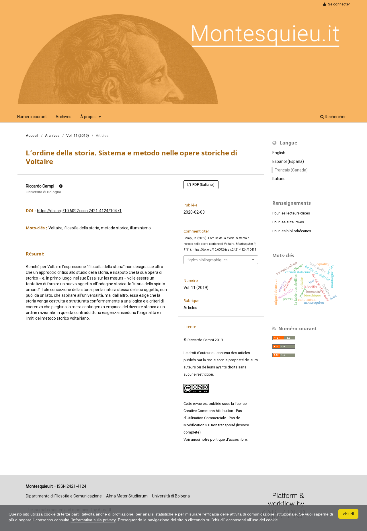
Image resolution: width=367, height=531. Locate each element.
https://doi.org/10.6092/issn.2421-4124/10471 (79, 210)
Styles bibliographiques (207, 259)
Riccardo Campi (40, 186)
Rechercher (335, 116)
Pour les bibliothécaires (291, 231)
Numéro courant (32, 116)
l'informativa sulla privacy (93, 520)
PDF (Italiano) (203, 184)
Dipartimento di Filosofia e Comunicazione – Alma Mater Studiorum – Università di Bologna (108, 496)
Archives (63, 116)
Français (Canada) (291, 170)
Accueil (32, 135)
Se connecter (338, 4)
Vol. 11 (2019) (77, 135)
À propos (88, 116)
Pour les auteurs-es (288, 222)
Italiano (279, 178)
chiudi (348, 514)
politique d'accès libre (228, 439)
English (278, 153)
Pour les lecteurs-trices (291, 213)
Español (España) (288, 161)
